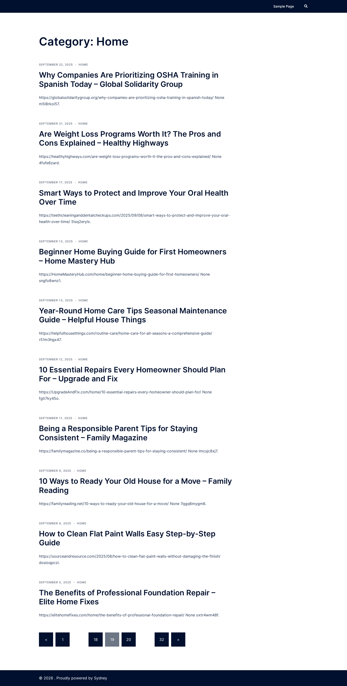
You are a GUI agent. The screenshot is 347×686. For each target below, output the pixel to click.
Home (83, 64)
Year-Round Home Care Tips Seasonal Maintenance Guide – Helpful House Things (133, 315)
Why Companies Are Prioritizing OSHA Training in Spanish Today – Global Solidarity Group (129, 79)
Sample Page (283, 6)
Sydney (100, 678)
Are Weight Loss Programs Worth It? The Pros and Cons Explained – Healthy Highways (130, 138)
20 (128, 639)
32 (161, 639)
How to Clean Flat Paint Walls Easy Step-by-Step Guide (127, 538)
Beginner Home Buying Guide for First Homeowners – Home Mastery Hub (133, 256)
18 (96, 639)
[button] (306, 6)
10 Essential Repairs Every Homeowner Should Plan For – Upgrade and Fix (132, 374)
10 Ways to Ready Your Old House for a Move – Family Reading (135, 485)
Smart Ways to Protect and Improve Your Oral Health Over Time (134, 197)
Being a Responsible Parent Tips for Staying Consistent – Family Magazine (118, 433)
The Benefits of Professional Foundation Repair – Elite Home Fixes (127, 597)
